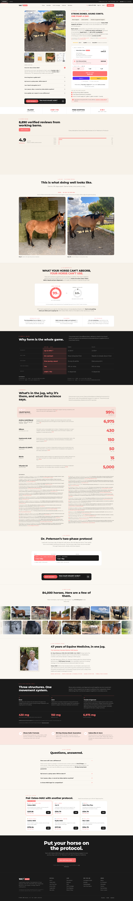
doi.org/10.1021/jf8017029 (102, 38)
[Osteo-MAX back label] (61, 57)
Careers (102, 886)
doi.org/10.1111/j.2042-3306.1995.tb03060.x (75, 506)
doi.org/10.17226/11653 (75, 485)
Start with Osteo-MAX (66, 860)
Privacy (103, 897)
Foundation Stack (87, 880)
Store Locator (104, 890)
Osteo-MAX (52, 882)
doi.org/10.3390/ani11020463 (26, 511)
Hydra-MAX (52, 888)
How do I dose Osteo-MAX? (32, 67)
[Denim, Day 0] (50, 57)
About (102, 880)
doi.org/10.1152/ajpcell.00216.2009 (106, 492)
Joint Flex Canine (87, 886)
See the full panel (45, 722)
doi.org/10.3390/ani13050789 (52, 509)
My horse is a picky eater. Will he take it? (36, 81)
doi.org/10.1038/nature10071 (84, 38)
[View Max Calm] (94, 824)
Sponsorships (104, 888)
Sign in (99, 5)
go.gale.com (58, 517)
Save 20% (110, 5)
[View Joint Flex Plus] (94, 808)
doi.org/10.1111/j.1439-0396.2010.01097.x (35, 488)
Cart (103, 5)
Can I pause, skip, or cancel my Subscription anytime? (39, 89)
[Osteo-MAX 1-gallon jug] (40, 57)
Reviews (70, 5)
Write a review (24, 129)
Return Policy (69, 890)
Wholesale (103, 884)
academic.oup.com (48, 484)
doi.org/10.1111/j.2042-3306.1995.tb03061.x (77, 510)
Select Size (79, 66)
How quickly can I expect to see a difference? (37, 93)
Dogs (11, 1)
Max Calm (52, 890)
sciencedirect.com (54, 491)
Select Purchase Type (78, 47)
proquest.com (42, 506)
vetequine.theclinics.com (108, 499)
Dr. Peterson (104, 882)
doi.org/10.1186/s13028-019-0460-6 (91, 478)
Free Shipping (69, 888)
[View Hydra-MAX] (66, 824)
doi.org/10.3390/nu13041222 (107, 488)
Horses (4, 1)
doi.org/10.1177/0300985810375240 (89, 515)
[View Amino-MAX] (39, 824)
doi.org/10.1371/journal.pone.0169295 (88, 522)
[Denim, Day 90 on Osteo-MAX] (29, 57)
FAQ (67, 884)
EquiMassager (86, 884)
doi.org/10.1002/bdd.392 (82, 39)
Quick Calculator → (32, 101)
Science (64, 5)
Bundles (49, 5)
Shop (43, 5)
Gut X (51, 880)
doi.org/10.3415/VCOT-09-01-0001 (46, 521)
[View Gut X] (66, 808)
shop (81, 78)
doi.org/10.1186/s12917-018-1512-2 (33, 525)
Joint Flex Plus (53, 884)
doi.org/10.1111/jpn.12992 (27, 495)
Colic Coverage (56, 5)
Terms (107, 897)
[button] (9, 613)
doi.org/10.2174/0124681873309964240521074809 (89, 379)
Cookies (112, 897)
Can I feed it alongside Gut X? (33, 85)
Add (48, 812)
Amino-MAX (52, 886)
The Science (69, 880)
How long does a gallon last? (33, 77)
